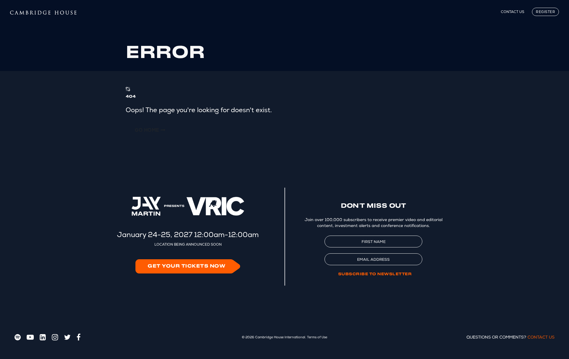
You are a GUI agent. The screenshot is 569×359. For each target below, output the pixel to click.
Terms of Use (317, 337)
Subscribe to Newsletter (375, 274)
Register (545, 11)
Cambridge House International (280, 337)
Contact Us (512, 11)
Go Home (148, 130)
